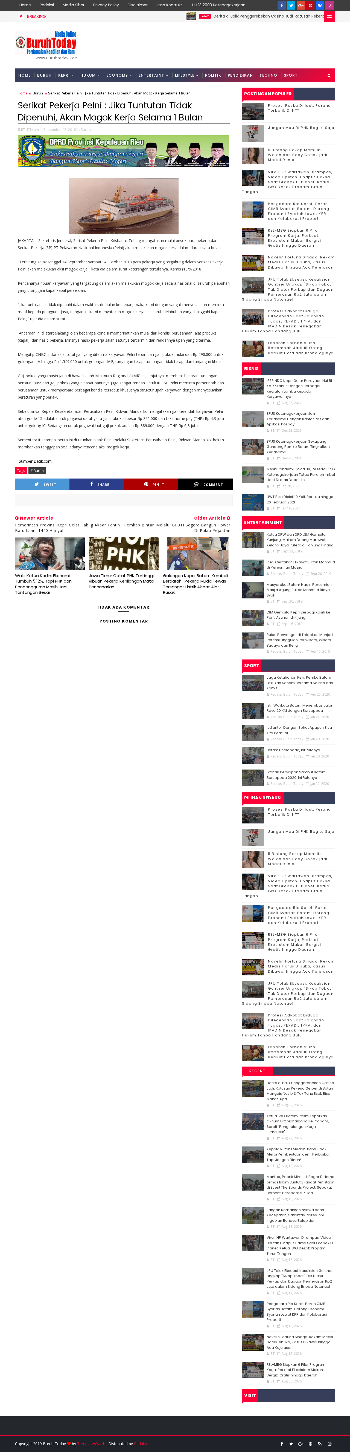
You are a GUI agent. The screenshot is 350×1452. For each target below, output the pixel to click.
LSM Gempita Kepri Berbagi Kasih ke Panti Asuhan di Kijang (298, 615)
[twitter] (291, 5)
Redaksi (47, 5)
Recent (257, 1071)
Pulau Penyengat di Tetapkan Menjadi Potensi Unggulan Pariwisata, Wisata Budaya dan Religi (300, 640)
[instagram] (329, 5)
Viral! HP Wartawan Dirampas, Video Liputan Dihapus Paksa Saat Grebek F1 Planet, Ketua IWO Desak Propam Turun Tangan (287, 182)
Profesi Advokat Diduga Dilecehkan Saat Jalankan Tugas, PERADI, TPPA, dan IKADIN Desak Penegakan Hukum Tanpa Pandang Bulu (283, 321)
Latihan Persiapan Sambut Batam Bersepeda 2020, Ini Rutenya (296, 775)
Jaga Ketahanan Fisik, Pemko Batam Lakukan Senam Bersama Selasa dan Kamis (300, 683)
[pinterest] (310, 5)
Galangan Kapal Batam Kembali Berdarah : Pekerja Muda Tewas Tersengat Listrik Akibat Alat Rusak (195, 584)
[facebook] (282, 5)
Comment (213, 484)
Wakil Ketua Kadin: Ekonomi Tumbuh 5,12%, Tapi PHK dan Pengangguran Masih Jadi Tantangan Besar (43, 584)
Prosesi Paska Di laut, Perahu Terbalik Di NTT (299, 108)
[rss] (320, 1444)
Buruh (44, 75)
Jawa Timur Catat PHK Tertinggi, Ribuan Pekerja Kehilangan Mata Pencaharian (121, 581)
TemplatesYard (90, 1443)
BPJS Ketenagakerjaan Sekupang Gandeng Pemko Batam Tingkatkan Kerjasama (298, 447)
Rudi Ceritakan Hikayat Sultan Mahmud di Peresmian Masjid (301, 565)
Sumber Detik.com (35, 461)
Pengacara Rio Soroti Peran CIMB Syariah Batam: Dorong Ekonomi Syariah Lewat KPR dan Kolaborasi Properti (298, 211)
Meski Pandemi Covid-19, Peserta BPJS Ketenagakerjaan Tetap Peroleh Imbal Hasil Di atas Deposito (301, 474)
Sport (291, 75)
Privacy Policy (106, 5)
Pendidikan (240, 75)
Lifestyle (184, 75)
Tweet (49, 484)
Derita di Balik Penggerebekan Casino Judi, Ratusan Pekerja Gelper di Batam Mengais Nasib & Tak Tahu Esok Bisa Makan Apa (300, 1091)
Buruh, (86, 129)
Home (25, 5)
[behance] (320, 5)
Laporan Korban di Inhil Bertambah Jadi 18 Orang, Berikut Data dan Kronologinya (301, 347)
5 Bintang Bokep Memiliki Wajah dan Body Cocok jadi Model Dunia (298, 154)
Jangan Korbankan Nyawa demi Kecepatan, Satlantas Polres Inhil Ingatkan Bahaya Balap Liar (296, 1215)
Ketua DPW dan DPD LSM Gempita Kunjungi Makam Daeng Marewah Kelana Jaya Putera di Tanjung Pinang (300, 540)
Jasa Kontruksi (169, 5)
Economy (117, 75)
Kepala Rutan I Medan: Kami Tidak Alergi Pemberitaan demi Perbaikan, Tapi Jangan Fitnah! (299, 1154)
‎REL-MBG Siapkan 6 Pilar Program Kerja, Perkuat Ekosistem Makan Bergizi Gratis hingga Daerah (294, 238)
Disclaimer (138, 5)
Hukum (88, 75)
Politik (213, 75)
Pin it (158, 484)
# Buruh (37, 470)
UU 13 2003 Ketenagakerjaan (219, 5)
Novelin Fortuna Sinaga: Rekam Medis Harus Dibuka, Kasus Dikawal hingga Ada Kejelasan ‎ (301, 262)
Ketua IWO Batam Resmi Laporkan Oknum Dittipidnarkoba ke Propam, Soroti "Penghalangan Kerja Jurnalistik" (298, 1124)
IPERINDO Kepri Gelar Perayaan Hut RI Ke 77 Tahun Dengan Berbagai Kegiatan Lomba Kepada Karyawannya (299, 388)
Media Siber (73, 5)
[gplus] (301, 5)
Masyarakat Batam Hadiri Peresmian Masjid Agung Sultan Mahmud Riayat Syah (299, 590)
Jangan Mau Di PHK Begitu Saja (301, 127)
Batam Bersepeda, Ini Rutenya (293, 750)
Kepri (64, 75)
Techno (268, 75)
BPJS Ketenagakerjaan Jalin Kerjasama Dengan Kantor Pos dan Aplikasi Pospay (298, 419)
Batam (179, 16)
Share (103, 484)
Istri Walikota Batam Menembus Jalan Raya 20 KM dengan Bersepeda (300, 708)
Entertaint (151, 75)
